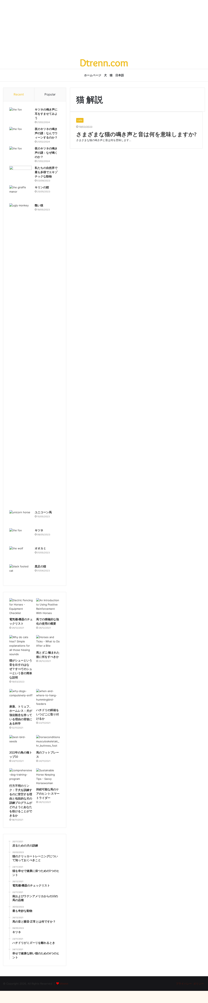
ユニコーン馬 (43, 512)
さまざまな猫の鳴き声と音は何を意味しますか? (136, 134)
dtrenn (64, 983)
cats (79, 120)
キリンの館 (42, 187)
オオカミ (40, 548)
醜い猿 (39, 205)
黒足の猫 (40, 566)
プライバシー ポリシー (189, 983)
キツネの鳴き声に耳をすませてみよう (46, 114)
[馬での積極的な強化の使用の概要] (48, 606)
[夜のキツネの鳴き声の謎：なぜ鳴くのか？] (20, 154)
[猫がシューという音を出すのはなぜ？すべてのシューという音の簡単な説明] (21, 645)
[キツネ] (20, 535)
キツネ (39, 530)
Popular (50, 94)
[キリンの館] (20, 192)
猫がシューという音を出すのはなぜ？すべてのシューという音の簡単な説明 (20, 669)
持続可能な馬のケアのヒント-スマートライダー (48, 794)
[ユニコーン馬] (20, 517)
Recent (19, 94)
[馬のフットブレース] (48, 741)
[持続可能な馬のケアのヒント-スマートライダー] (48, 776)
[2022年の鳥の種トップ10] (21, 741)
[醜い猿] (20, 355)
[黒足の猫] (20, 572)
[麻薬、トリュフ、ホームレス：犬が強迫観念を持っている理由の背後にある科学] (21, 695)
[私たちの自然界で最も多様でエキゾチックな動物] (20, 173)
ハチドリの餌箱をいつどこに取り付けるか (47, 714)
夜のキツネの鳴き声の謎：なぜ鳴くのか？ (46, 153)
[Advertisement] (104, 28)
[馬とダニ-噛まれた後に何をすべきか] (48, 641)
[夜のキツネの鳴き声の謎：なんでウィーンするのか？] (20, 134)
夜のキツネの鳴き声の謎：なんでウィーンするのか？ (46, 133)
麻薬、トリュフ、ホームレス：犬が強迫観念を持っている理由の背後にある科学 (20, 715)
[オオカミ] (20, 554)
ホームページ (92, 75)
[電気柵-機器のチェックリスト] (21, 606)
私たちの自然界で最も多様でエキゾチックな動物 (46, 172)
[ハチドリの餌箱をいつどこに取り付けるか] (48, 697)
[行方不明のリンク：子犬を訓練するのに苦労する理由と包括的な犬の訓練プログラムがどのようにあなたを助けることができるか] (21, 775)
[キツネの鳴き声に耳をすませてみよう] (20, 115)
